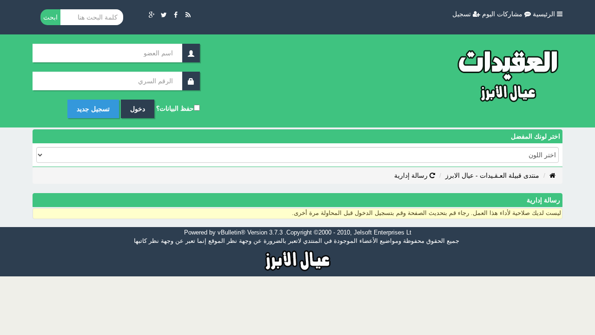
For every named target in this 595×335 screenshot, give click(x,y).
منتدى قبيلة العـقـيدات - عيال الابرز (492, 175)
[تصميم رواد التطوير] (297, 259)
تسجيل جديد (93, 109)
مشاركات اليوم (503, 14)
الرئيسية (545, 14)
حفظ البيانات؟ (175, 108)
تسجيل (462, 14)
